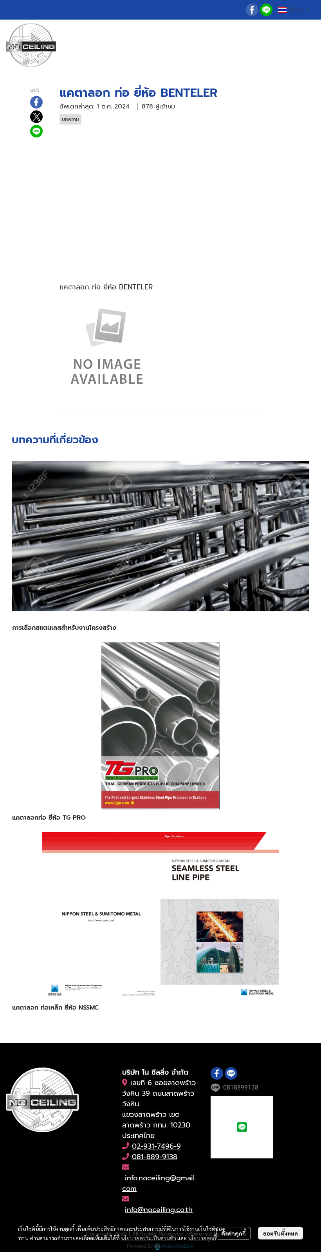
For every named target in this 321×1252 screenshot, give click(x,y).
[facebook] (252, 10)
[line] (266, 10)
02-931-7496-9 (156, 1146)
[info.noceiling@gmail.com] (125, 1082)
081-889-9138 (154, 1156)
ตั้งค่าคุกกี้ (233, 1233)
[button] (293, 10)
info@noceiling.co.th (159, 1209)
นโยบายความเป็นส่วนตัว (148, 1237)
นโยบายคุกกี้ (202, 1237)
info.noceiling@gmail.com (159, 1183)
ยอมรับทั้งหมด (280, 1233)
